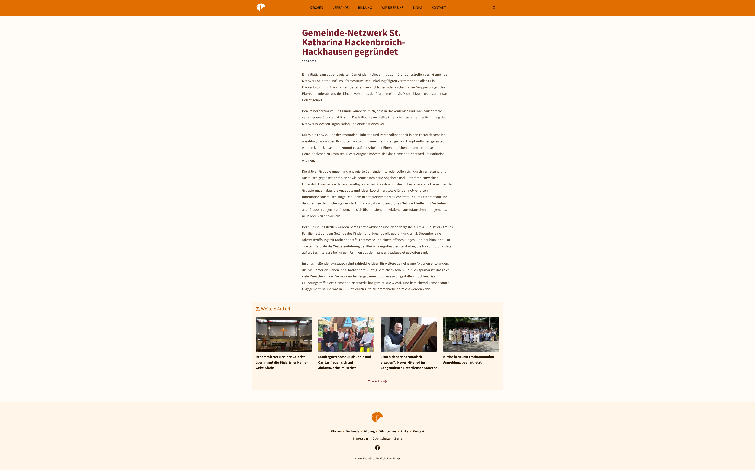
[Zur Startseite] (261, 8)
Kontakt (439, 7)
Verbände (341, 7)
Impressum (360, 438)
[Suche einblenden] (494, 8)
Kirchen (316, 7)
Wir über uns (392, 7)
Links (417, 7)
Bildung (365, 7)
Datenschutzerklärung (387, 438)
